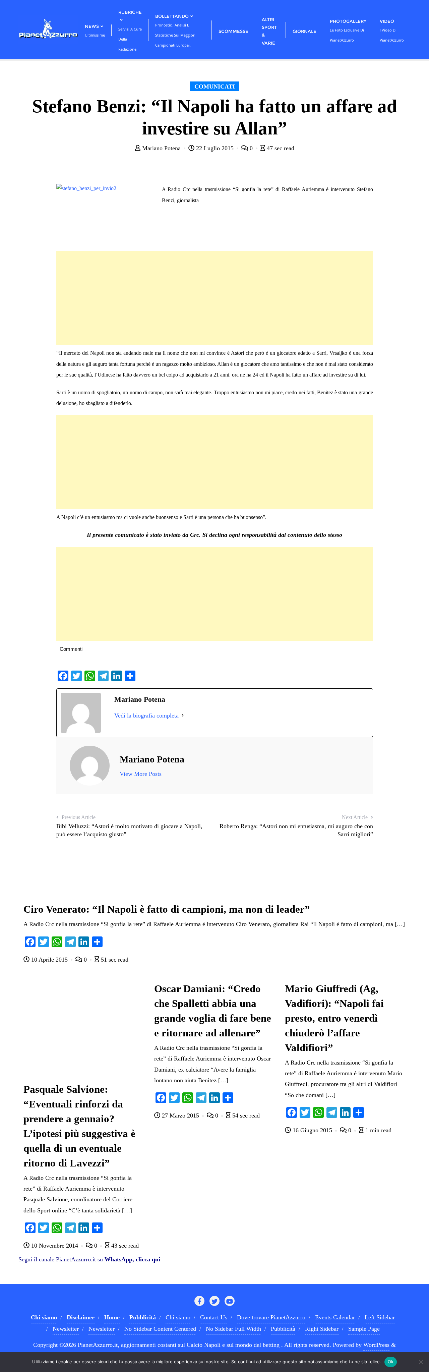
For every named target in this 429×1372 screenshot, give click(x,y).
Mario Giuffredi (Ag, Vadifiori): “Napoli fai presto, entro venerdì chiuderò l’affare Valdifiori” (334, 1018)
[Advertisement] (214, 298)
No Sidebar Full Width (233, 1328)
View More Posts (141, 773)
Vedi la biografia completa (146, 715)
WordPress (376, 1344)
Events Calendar (335, 1317)
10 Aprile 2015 (49, 959)
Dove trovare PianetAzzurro (271, 1317)
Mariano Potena (161, 148)
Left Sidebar (380, 1317)
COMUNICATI (214, 86)
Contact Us (213, 1317)
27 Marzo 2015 (180, 1115)
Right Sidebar (322, 1328)
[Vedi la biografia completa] (183, 715)
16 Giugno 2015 (312, 1130)
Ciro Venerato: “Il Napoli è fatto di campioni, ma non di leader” (166, 909)
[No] (420, 1362)
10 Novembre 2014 (54, 1245)
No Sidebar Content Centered (160, 1328)
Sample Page (364, 1328)
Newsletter (66, 1328)
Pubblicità (283, 1328)
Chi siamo (178, 1317)
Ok (391, 1361)
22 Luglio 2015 (214, 148)
